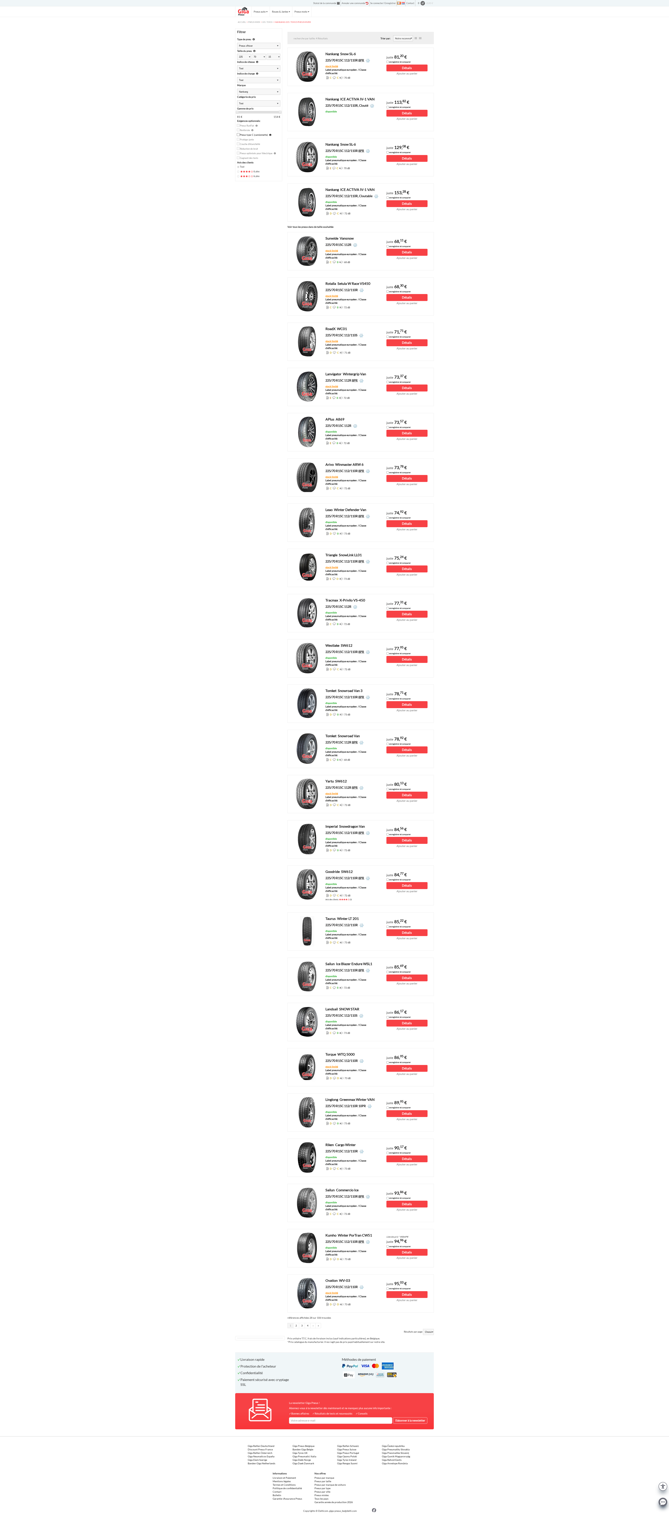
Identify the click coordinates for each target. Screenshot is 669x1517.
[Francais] (399, 3)
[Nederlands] (403, 3)
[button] (663, 1486)
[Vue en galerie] (420, 38)
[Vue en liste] (415, 38)
